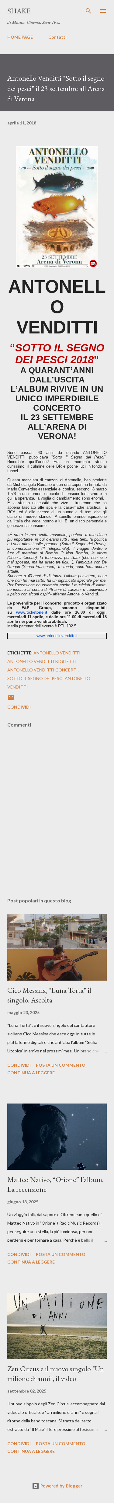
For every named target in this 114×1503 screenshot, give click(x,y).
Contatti (57, 37)
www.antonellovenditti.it (57, 635)
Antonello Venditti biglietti (42, 661)
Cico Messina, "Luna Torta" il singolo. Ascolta (49, 995)
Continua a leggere (31, 1072)
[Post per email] (11, 699)
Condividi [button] (19, 707)
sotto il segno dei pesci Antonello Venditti (48, 682)
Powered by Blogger (60, 1486)
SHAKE (18, 11)
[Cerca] (88, 11)
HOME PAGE (20, 37)
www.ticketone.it (31, 612)
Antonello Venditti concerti (42, 669)
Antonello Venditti (57, 652)
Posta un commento (60, 1065)
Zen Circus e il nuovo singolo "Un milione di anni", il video (55, 1373)
